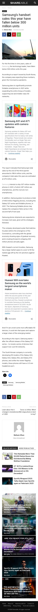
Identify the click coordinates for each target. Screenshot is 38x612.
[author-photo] (19, 432)
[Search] (35, 3)
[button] (3, 3)
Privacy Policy (17, 606)
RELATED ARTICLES (10, 448)
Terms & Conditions (29, 606)
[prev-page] (3, 488)
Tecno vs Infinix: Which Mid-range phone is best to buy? (27, 412)
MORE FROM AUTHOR (26, 448)
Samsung (5, 66)
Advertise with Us (20, 603)
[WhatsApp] (19, 34)
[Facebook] (4, 34)
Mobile (10, 8)
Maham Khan (8, 30)
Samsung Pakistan (8, 385)
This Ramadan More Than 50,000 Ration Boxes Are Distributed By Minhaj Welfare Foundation (17, 507)
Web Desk (7, 512)
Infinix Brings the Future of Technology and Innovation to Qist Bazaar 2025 (18, 528)
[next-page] (6, 488)
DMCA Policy (7, 606)
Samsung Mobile (20, 382)
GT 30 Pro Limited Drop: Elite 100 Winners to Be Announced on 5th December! (18, 549)
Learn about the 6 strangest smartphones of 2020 (10, 412)
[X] (9, 34)
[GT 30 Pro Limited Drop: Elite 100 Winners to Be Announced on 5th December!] (7, 468)
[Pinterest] (14, 34)
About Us (10, 603)
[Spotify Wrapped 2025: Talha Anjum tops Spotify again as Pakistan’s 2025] (7, 481)
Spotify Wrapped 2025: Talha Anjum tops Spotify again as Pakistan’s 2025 (24, 480)
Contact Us (31, 603)
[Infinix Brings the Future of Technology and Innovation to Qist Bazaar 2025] (19, 524)
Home (4, 8)
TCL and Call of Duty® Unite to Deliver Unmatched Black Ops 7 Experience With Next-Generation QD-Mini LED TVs (18, 590)
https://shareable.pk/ (19, 438)
